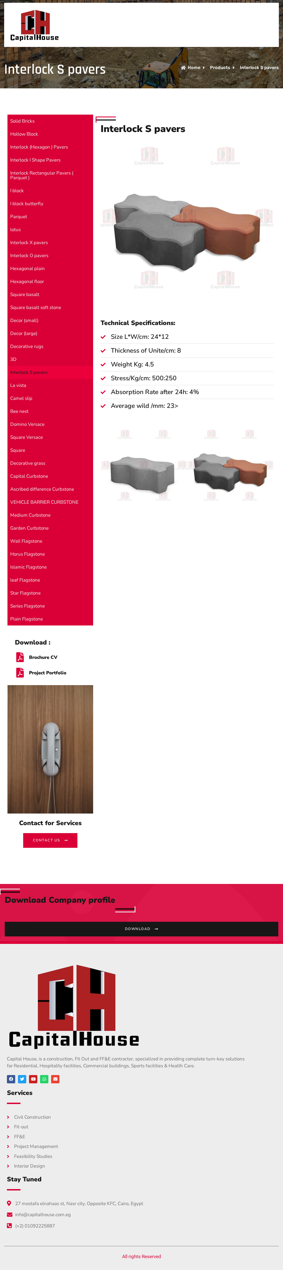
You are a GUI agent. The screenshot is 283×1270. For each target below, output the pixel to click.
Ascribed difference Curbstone (42, 489)
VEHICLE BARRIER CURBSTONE (44, 502)
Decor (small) (24, 320)
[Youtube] (33, 1079)
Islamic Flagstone (28, 567)
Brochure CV (43, 657)
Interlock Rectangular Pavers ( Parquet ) (41, 175)
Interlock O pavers (29, 255)
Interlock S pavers (29, 372)
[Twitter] (22, 1079)
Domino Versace (27, 424)
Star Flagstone (25, 593)
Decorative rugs (26, 346)
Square (17, 450)
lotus (15, 229)
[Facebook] (11, 1079)
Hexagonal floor (27, 281)
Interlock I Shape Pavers (35, 160)
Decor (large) (23, 333)
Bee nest (19, 411)
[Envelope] (55, 1079)
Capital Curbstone (29, 476)
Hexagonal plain (27, 268)
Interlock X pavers (29, 242)
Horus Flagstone (27, 554)
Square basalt (24, 294)
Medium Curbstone (30, 515)
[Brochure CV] (20, 657)
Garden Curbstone (29, 528)
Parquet (18, 216)
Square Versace (26, 437)
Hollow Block (24, 134)
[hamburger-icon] (265, 24)
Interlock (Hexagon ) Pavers (39, 147)
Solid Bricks (22, 121)
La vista (18, 385)
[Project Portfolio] (20, 673)
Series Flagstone (27, 606)
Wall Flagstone (26, 541)
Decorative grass (27, 463)
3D (13, 359)
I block (17, 191)
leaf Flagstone (25, 580)
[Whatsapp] (44, 1079)
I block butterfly (26, 203)
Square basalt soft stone (35, 307)
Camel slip (21, 398)
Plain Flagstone (26, 619)
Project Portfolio (47, 673)
